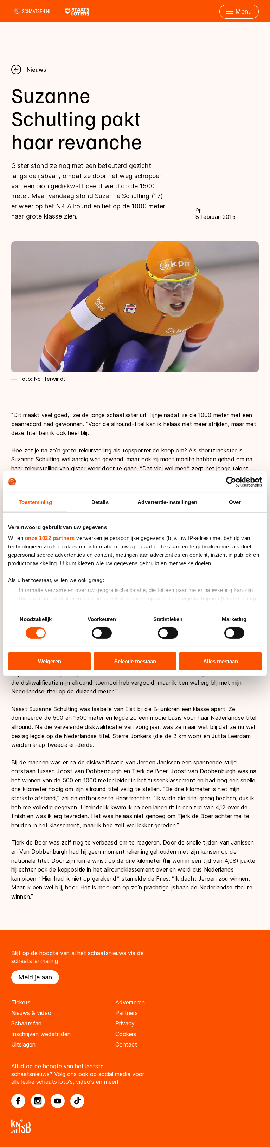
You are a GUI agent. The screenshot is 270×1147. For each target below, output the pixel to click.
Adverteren (130, 1002)
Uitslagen (23, 1044)
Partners (126, 1012)
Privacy (125, 1023)
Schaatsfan (26, 1023)
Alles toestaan (220, 661)
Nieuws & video (31, 1012)
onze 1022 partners (50, 538)
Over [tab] (235, 502)
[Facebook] (18, 1101)
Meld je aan (35, 977)
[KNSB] (135, 1126)
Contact (126, 1044)
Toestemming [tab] (35, 502)
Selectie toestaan (135, 661)
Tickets (21, 1002)
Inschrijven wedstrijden (41, 1033)
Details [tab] (100, 502)
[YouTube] (58, 1101)
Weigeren (49, 661)
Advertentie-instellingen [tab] (167, 502)
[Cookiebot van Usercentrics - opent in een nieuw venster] (231, 481)
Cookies (125, 1033)
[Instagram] (38, 1101)
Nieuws (36, 69)
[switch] (102, 633)
